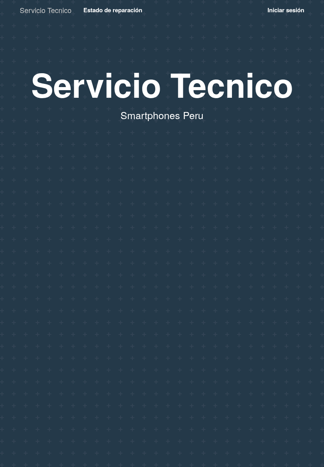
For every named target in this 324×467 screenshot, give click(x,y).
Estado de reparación (112, 10)
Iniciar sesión (285, 10)
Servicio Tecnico (46, 10)
